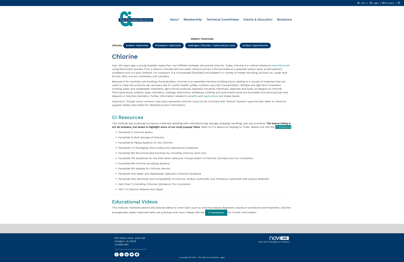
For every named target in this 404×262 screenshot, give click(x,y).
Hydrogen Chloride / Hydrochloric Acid (211, 45)
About (174, 19)
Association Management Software (274, 242)
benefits (192, 96)
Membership (193, 19)
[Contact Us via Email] (137, 254)
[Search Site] (400, 2)
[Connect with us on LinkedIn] (127, 254)
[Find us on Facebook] (116, 254)
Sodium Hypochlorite (255, 45)
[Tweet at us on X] (121, 254)
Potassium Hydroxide (168, 45)
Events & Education (258, 19)
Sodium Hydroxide (137, 45)
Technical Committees (222, 19)
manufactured (281, 65)
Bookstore (284, 19)
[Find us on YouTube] (132, 254)
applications (211, 96)
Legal (222, 257)
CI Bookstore (283, 126)
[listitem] (362, 2)
